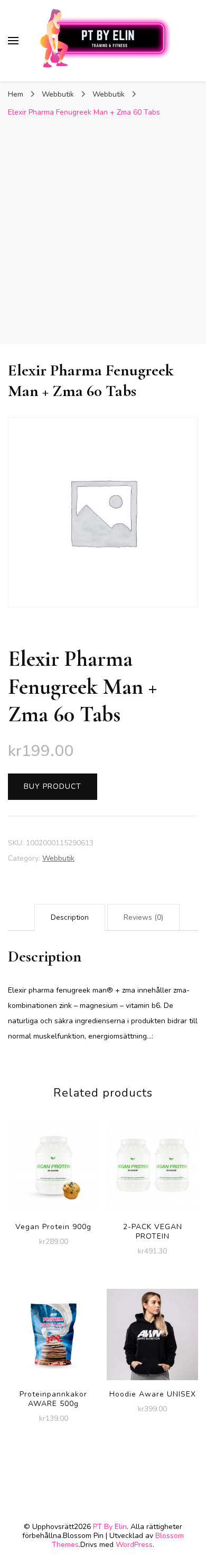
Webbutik (58, 858)
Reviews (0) (143, 917)
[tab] (69, 917)
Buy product (52, 786)
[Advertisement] (103, 231)
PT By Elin (110, 1527)
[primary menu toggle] (13, 40)
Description (70, 917)
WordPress (134, 1545)
